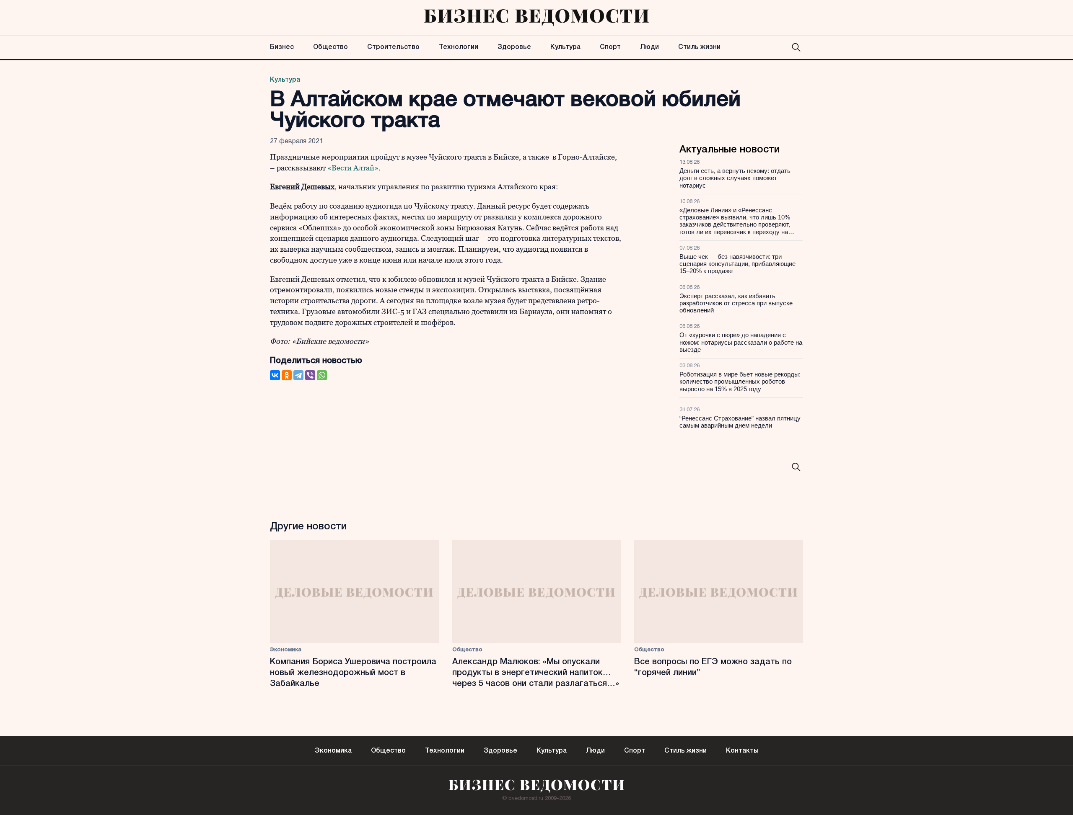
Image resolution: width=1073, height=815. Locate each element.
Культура (565, 47)
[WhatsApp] (322, 375)
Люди (649, 47)
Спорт (610, 47)
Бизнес (282, 47)
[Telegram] (298, 375)
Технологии (458, 47)
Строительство (393, 47)
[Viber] (310, 375)
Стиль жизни (699, 47)
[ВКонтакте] (275, 375)
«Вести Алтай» (352, 167)
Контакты (742, 751)
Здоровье (514, 47)
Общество (330, 47)
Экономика (285, 649)
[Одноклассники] (287, 375)
